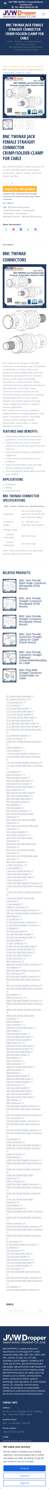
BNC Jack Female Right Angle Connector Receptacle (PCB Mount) (32, 584)
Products (15, 66)
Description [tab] (8, 244)
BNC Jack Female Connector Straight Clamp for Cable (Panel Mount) (30, 638)
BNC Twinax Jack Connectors (32, 216)
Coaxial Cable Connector (12, 210)
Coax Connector (21, 213)
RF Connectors (9, 213)
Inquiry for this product (19, 189)
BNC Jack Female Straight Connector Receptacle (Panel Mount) (30, 620)
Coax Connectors (28, 210)
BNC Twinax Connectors (12, 216)
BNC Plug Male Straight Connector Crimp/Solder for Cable (30, 674)
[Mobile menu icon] (43, 14)
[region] (24, 1465)
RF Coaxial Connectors (32, 66)
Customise (24, 1475)
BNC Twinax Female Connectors (18, 207)
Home (6, 66)
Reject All (24, 1483)
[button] (42, 78)
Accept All (24, 1468)
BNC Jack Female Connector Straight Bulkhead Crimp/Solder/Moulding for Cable (33, 657)
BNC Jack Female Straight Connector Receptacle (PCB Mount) (30, 602)
